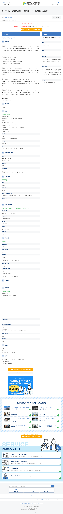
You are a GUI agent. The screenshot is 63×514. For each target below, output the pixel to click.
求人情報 (4, 4)
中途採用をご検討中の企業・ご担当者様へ (32, 503)
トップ (38, 499)
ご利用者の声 (15, 468)
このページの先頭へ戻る (31, 496)
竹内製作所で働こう (44, 409)
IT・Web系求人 (15, 421)
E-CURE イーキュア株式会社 (31, 508)
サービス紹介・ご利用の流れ (19, 461)
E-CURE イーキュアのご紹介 (19, 455)
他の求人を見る (46, 46)
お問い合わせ (27, 506)
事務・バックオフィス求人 (45, 426)
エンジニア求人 (43, 414)
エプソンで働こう (15, 409)
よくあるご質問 (15, 475)
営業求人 (13, 426)
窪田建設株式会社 (8, 17)
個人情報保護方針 (35, 506)
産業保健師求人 (15, 414)
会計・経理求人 (43, 420)
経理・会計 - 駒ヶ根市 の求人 (47, 499)
